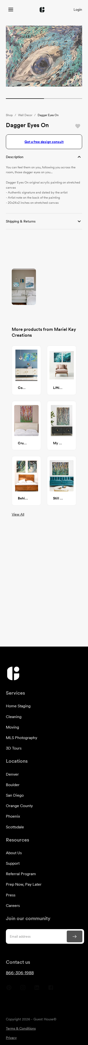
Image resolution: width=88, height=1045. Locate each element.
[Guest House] (11, 9)
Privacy (11, 1038)
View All (18, 514)
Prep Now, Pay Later (24, 884)
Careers (13, 905)
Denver (12, 774)
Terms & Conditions (21, 1028)
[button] (44, 157)
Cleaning (14, 716)
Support (13, 863)
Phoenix (13, 816)
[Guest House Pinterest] (9, 989)
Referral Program (21, 874)
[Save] (77, 126)
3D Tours (14, 748)
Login (78, 9)
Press (10, 895)
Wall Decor (25, 115)
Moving (12, 727)
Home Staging (18, 706)
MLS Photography (21, 737)
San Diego (15, 795)
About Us (14, 853)
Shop (9, 115)
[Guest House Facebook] (51, 989)
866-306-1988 (20, 972)
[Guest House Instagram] (23, 989)
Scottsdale (15, 827)
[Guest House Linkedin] (37, 989)
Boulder (13, 784)
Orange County (19, 805)
